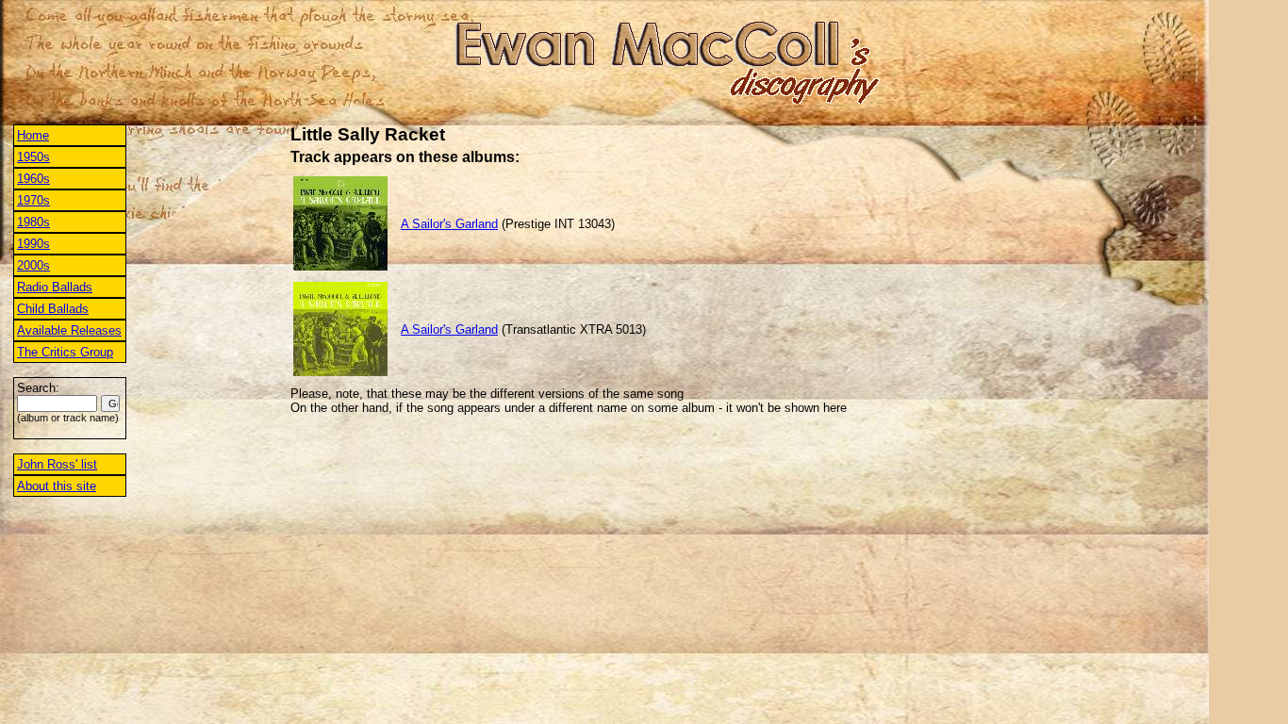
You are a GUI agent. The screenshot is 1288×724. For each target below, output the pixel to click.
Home (33, 135)
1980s (33, 222)
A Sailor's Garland (449, 224)
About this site (56, 486)
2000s (33, 265)
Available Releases (69, 330)
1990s (33, 244)
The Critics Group (65, 352)
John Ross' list (57, 464)
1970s (33, 200)
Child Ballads (53, 309)
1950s (33, 157)
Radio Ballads (54, 287)
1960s (33, 179)
